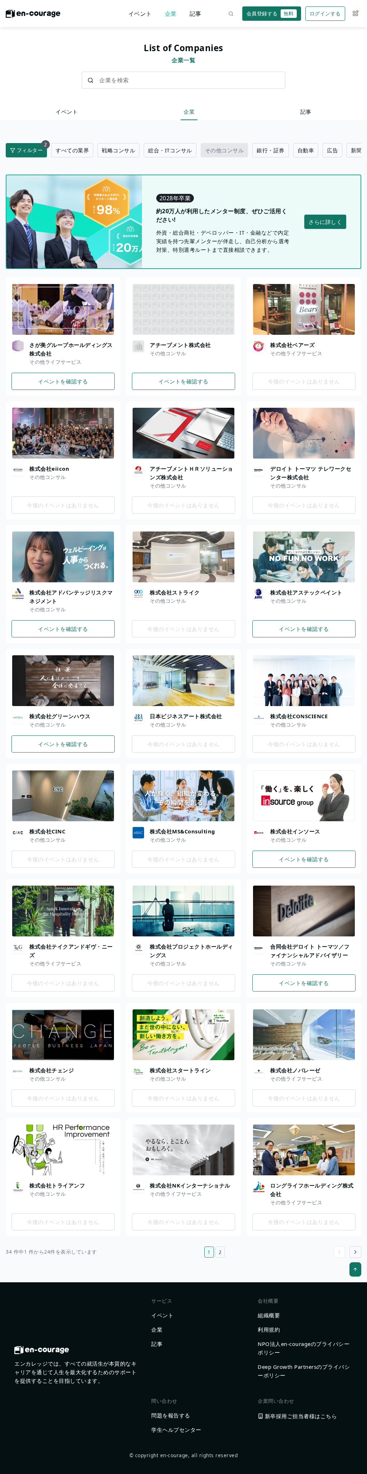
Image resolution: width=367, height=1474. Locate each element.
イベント (140, 14)
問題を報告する (170, 1415)
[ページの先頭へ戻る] (355, 1269)
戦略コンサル (118, 150)
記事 (195, 14)
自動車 (305, 150)
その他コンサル (224, 150)
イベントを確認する (63, 381)
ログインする (325, 13)
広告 (332, 150)
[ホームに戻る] (33, 16)
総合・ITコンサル (170, 150)
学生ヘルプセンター (176, 1429)
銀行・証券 (271, 150)
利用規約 (269, 1329)
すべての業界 (72, 150)
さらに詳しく (325, 221)
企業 (171, 14)
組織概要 (269, 1315)
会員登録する (270, 13)
